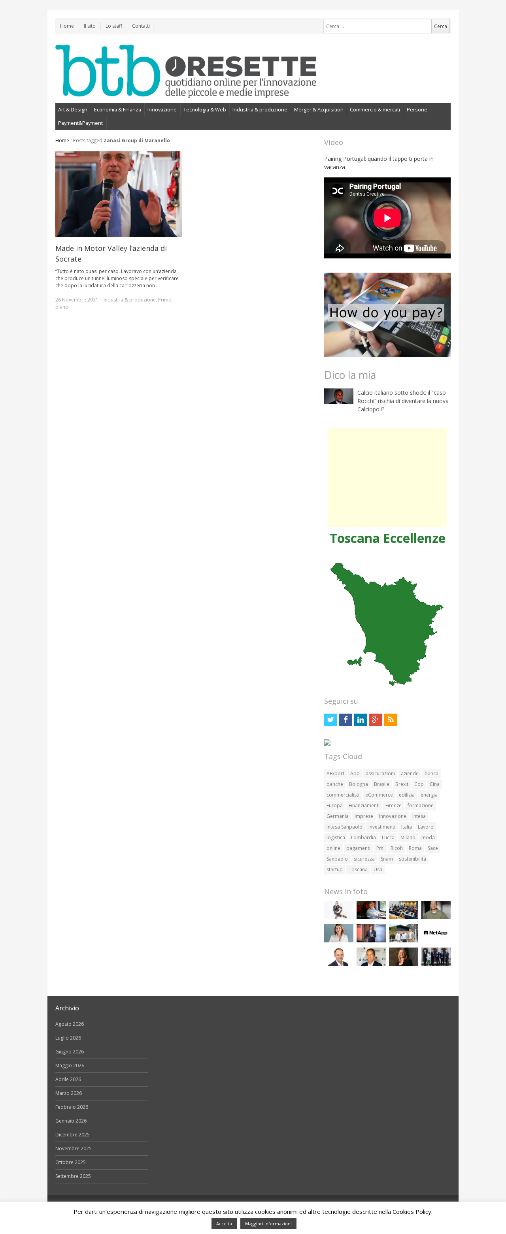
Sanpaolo (337, 858)
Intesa (419, 816)
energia (429, 794)
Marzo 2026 (68, 1093)
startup (335, 869)
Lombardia (363, 837)
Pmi (380, 848)
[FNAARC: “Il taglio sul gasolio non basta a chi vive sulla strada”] (371, 964)
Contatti (141, 26)
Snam (387, 858)
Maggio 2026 (69, 1065)
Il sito (90, 26)
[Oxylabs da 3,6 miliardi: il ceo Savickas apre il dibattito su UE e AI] (436, 917)
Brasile (381, 784)
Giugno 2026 (69, 1051)
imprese (364, 816)
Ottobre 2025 (70, 1162)
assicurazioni (380, 773)
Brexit (401, 784)
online (333, 848)
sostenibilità (412, 858)
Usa (378, 869)
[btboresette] (185, 91)
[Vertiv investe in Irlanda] (436, 964)
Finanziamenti (364, 805)
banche (335, 784)
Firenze (393, 805)
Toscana (358, 869)
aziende (410, 773)
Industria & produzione (259, 109)
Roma (415, 848)
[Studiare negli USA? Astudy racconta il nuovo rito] (403, 917)
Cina (435, 784)
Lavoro (426, 826)
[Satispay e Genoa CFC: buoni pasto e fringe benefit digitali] (338, 940)
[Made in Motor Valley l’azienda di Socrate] (118, 194)
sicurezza (364, 858)
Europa (335, 805)
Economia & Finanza (117, 109)
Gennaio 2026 (71, 1120)
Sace (433, 848)
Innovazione (162, 109)
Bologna (358, 784)
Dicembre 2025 (72, 1134)
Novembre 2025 (73, 1148)
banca (431, 773)
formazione (421, 805)
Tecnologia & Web (204, 109)
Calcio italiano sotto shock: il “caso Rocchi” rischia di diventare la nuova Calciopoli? (403, 401)
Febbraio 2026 (71, 1107)
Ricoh (397, 848)
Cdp (419, 784)
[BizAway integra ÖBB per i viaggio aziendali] (371, 917)
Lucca (388, 837)
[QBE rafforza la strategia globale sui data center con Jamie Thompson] (338, 964)
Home (67, 26)
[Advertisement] (387, 477)
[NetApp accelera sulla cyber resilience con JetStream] (436, 940)
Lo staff (114, 26)
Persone (417, 109)
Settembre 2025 (73, 1176)
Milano (407, 837)
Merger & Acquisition (319, 109)
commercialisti (343, 794)
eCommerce (379, 794)
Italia (406, 826)
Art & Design (72, 109)
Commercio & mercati (375, 109)
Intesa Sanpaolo (345, 826)
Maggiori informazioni (268, 1223)
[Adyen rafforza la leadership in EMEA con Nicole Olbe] (403, 964)
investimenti (381, 826)
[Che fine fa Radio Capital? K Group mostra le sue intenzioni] (338, 917)
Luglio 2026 (68, 1037)
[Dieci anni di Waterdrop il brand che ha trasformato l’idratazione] (403, 940)
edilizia (407, 794)
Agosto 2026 (69, 1024)
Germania (338, 816)
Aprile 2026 (68, 1079)
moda (428, 837)
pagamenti (358, 848)
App (355, 773)
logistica (336, 837)
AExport (335, 773)
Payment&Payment (80, 122)
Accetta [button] (224, 1223)
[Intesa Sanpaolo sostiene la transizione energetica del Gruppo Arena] (371, 940)
